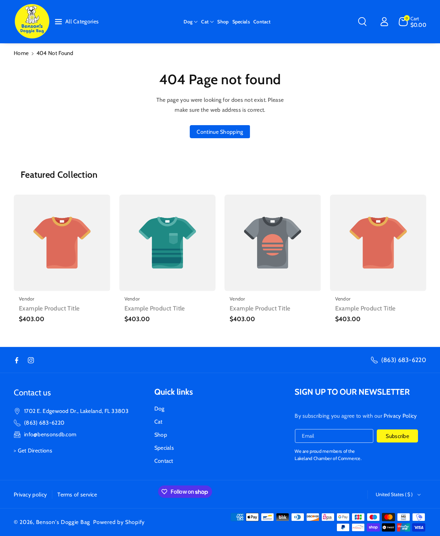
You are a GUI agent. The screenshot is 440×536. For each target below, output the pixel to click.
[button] (191, 22)
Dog (188, 22)
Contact (163, 461)
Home (21, 53)
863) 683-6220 (45, 422)
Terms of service (77, 494)
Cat (205, 22)
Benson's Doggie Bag (63, 522)
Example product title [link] (49, 308)
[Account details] (384, 21)
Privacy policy (30, 494)
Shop (160, 434)
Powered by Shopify (119, 522)
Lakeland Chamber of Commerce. (328, 458)
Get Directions (35, 450)
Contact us (32, 392)
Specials (164, 448)
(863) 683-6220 (403, 360)
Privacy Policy (400, 416)
